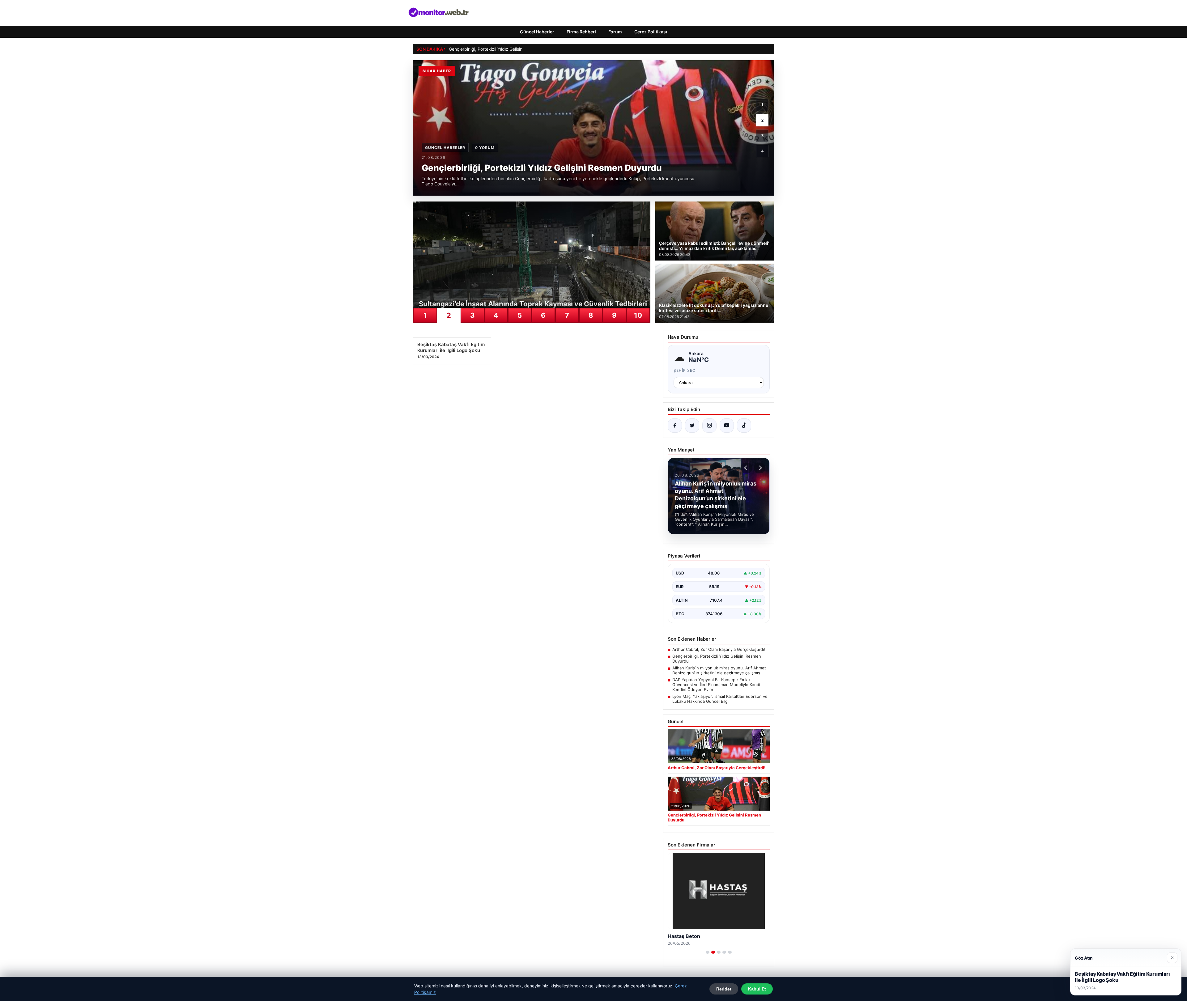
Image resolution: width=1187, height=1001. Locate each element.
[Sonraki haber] (759, 468)
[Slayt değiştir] (707, 952)
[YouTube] (727, 425)
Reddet (723, 988)
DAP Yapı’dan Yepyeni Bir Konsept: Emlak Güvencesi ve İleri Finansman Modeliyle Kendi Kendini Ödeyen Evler (716, 684)
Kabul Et (757, 988)
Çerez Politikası (650, 31)
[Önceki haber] (746, 468)
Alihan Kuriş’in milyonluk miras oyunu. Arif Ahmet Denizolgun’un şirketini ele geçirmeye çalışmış (719, 670)
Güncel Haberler (537, 31)
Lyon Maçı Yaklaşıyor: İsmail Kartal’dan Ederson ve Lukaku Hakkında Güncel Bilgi (720, 699)
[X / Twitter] (692, 425)
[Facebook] (675, 425)
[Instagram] (709, 425)
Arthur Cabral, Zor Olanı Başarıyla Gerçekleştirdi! (718, 649)
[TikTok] (744, 425)
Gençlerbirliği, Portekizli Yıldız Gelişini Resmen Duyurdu (504, 49)
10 (638, 315)
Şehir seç (685, 370)
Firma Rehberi (581, 31)
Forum (615, 31)
